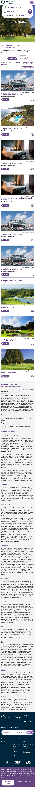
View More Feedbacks (26, 389)
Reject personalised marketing (23, 781)
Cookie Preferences (26, 752)
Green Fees (26, 749)
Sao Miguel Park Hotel (7, 538)
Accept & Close (8, 782)
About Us (14, 746)
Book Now (5, 99)
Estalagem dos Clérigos (8, 539)
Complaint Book (16, 755)
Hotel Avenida (16, 534)
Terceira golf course (7, 563)
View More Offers (27, 68)
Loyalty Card (4, 742)
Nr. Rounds (22, 15)
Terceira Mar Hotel (17, 572)
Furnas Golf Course (11, 480)
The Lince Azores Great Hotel (23, 536)
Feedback (25, 746)
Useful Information (28, 744)
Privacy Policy (21, 775)
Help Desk (14, 749)
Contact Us (15, 751)
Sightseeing (26, 742)
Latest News (15, 742)
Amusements (15, 744)
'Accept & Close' (27, 771)
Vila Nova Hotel (18, 538)
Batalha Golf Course (27, 528)
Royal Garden (11, 536)
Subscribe (30, 732)
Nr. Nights (10, 15)
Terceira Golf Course (25, 480)
